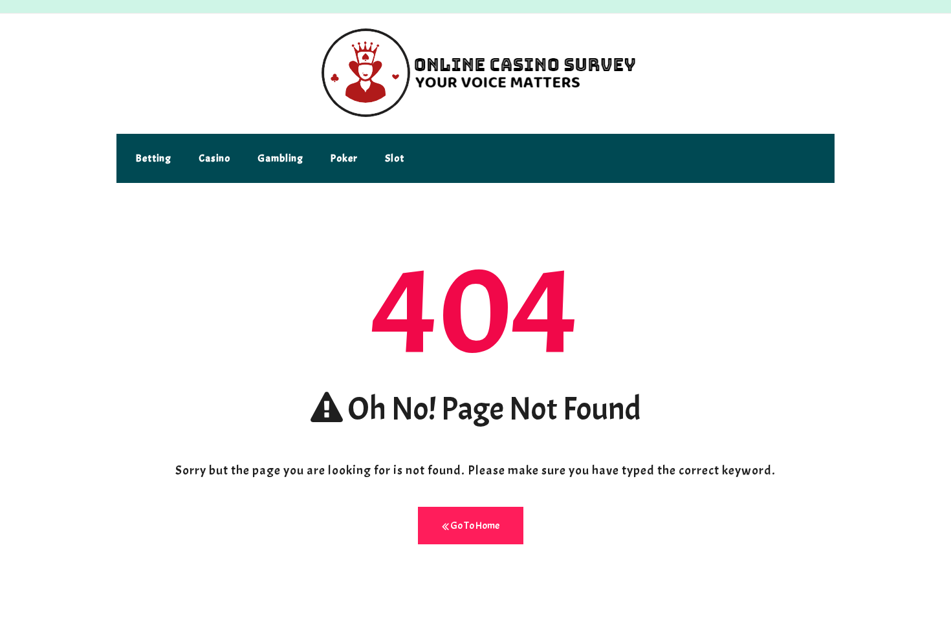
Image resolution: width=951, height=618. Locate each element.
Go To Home (474, 525)
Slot (394, 158)
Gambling (280, 158)
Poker (344, 158)
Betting (153, 158)
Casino (214, 158)
